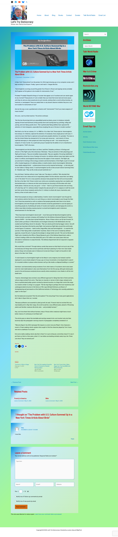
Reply (72, 439)
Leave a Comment (19, 401)
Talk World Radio (89, 15)
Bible (47, 398)
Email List (102, 15)
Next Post (74, 382)
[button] (26, 2)
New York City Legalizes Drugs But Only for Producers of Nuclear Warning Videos (43, 366)
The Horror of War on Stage (22, 364)
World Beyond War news (90, 147)
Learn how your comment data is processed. (48, 514)
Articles (85, 137)
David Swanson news (89, 142)
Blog (53, 15)
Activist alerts (87, 132)
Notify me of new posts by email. (26, 501)
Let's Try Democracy (22, 21)
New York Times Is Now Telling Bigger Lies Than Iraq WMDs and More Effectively (62, 366)
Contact (69, 15)
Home (39, 15)
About (46, 15)
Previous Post (16, 382)
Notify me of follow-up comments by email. (29, 496)
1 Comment (18, 77)
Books (60, 15)
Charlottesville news (89, 152)
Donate (77, 15)
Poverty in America (20, 398)
